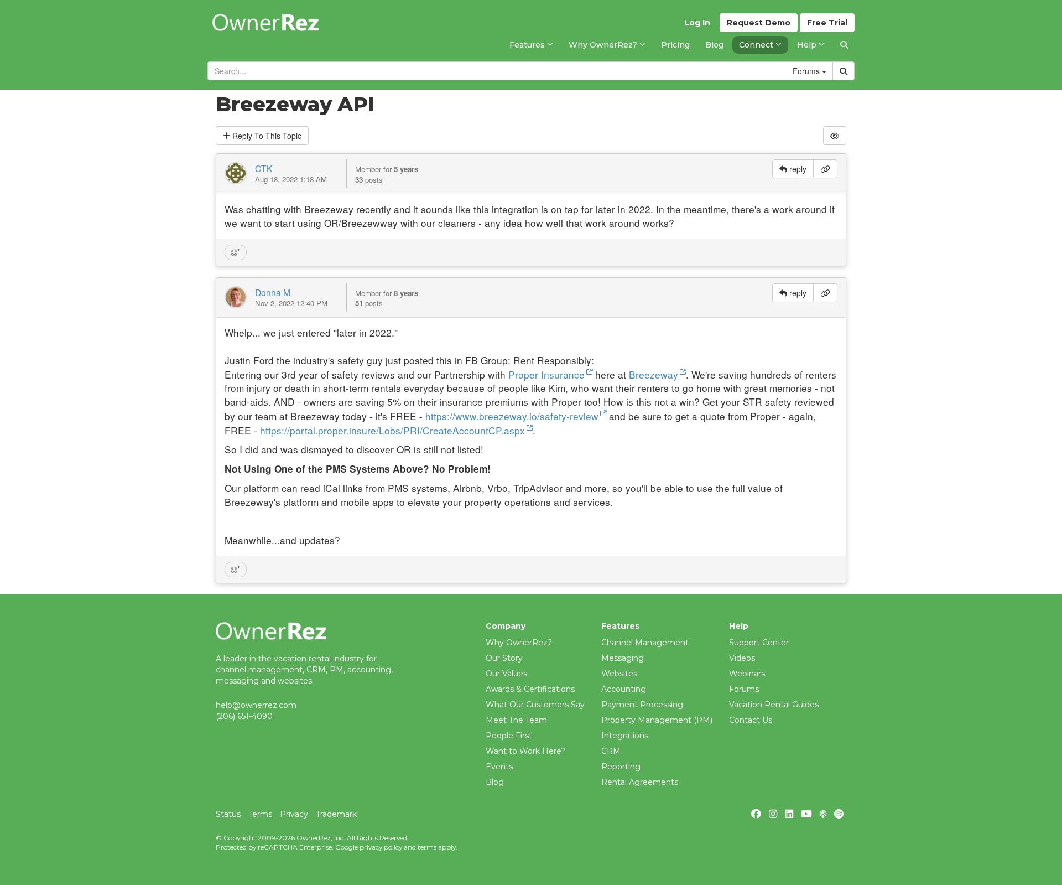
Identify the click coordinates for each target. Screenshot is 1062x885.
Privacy (294, 814)
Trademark (336, 814)
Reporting (621, 767)
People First (509, 736)
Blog (495, 782)
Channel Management (645, 643)
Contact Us (750, 720)
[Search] (844, 45)
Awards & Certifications (530, 689)
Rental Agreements (639, 782)
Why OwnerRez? (519, 643)
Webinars (747, 674)
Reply (265, 135)
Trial (827, 23)
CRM (611, 751)
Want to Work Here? (525, 751)
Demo (758, 23)
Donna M (272, 292)
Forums (744, 689)
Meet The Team (516, 720)
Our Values (506, 674)
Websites (619, 674)
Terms (260, 814)
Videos (742, 658)
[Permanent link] (825, 168)
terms (427, 847)
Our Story (504, 658)
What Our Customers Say (535, 705)
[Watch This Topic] (834, 135)
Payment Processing (642, 705)
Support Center (759, 643)
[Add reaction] (236, 252)
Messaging (622, 658)
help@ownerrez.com (256, 705)
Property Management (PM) (656, 720)
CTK (263, 168)
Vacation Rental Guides (774, 705)
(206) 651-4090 (244, 716)
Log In (697, 23)
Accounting (623, 689)
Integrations (624, 736)
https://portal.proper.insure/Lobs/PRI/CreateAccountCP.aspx (392, 430)
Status (228, 814)
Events (499, 767)
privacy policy (381, 847)
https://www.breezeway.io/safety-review (511, 416)
